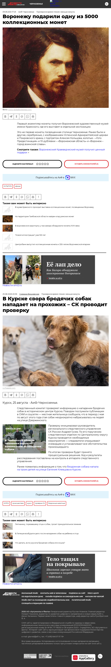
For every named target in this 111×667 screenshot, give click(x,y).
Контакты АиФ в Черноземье (53, 593)
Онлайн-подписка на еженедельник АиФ (64, 597)
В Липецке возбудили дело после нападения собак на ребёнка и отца (46, 533)
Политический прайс (81, 600)
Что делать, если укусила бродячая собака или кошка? (40, 543)
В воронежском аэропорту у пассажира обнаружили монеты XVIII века (47, 226)
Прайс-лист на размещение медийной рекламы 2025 (45, 600)
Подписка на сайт (77, 593)
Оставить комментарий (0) (86, 164)
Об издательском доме (32, 597)
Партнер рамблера (61, 656)
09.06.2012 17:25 (9, 12)
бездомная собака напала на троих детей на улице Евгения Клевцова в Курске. (57, 468)
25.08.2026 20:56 (10, 294)
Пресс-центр (93, 593)
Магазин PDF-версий (94, 597)
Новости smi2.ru (12, 285)
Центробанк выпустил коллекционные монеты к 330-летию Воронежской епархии (52, 244)
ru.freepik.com (9, 388)
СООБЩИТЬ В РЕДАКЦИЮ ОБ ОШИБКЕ (37, 603)
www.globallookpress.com (20, 110)
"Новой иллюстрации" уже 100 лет (30, 235)
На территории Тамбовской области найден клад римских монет (44, 216)
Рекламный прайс (30, 593)
